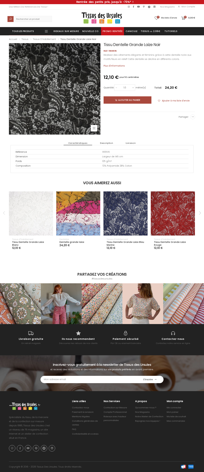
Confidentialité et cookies (85, 433)
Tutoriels (170, 31)
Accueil (13, 39)
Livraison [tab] (131, 143)
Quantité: (109, 87)
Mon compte (188, 6)
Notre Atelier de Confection (149, 416)
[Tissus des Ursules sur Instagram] (20, 303)
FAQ (74, 429)
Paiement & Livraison (83, 412)
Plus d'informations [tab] (114, 65)
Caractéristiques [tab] (77, 143)
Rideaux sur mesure (66, 31)
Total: (158, 87)
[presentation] (4, 213)
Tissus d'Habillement (44, 39)
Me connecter (174, 407)
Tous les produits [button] (23, 31)
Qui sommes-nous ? (145, 407)
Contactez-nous (80, 407)
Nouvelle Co (90, 31)
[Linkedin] (154, 7)
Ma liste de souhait (176, 416)
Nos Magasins (167, 6)
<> (193, 116)
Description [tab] (106, 143)
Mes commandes (176, 420)
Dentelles (64, 239)
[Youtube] (138, 7)
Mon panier (172, 412)
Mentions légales (81, 416)
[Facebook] (133, 7)
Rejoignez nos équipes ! (147, 420)
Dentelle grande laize (71, 242)
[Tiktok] (149, 7)
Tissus (25, 39)
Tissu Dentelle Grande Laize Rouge (170, 243)
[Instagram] (129, 7)
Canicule (132, 31)
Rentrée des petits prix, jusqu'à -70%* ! (104, 2)
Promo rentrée (112, 31)
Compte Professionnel (115, 412)
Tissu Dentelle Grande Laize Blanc (28, 243)
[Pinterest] (144, 7)
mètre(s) (141, 87)
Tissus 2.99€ (150, 31)
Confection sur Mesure (115, 407)
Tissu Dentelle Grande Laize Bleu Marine (125, 243)
